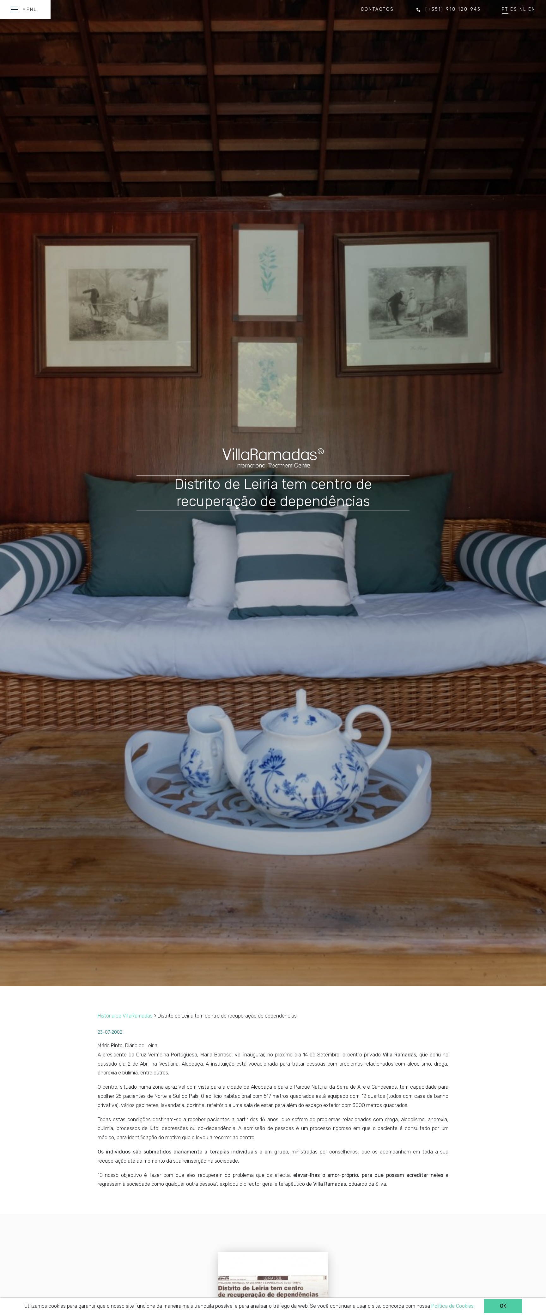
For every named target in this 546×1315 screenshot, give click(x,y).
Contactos (377, 9)
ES (514, 9)
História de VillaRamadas (125, 1016)
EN (532, 9)
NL (522, 9)
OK (503, 1306)
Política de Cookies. (453, 1306)
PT (505, 9)
